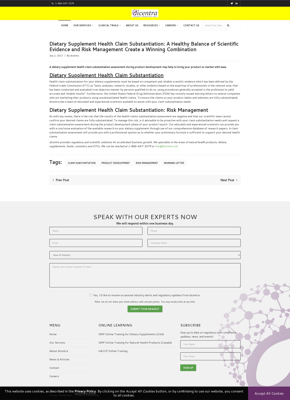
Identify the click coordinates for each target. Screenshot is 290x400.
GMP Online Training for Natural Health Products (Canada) (135, 342)
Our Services (57, 342)
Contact (54, 368)
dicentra (74, 55)
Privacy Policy (85, 391)
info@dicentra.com (166, 146)
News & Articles (59, 359)
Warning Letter (174, 162)
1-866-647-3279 (64, 3)
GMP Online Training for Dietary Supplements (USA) (131, 334)
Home (53, 334)
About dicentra (58, 351)
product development (115, 162)
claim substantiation (81, 162)
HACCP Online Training (113, 351)
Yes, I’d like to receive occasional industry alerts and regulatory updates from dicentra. (146, 295)
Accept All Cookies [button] (269, 393)
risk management (147, 162)
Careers (54, 376)
